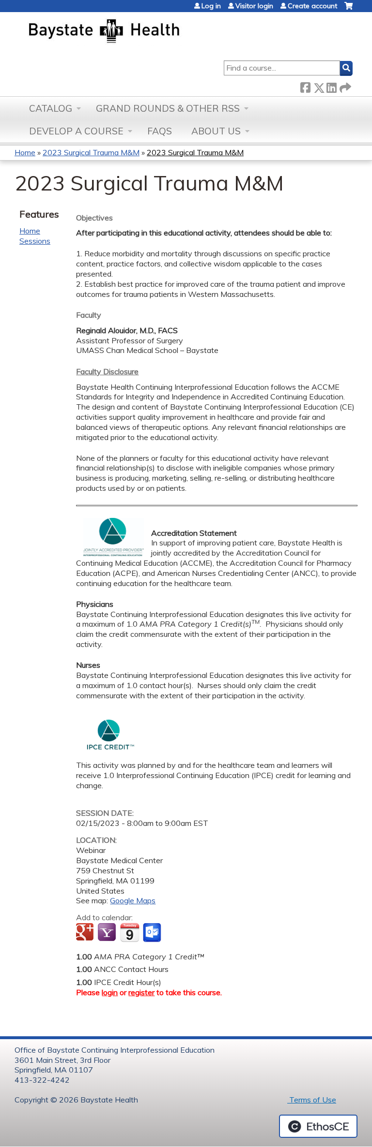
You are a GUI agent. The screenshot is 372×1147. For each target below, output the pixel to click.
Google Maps (132, 900)
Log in (211, 5)
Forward (344, 85)
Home (25, 152)
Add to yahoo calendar (108, 932)
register (141, 992)
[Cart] (348, 9)
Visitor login (254, 5)
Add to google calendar (86, 932)
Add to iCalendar (130, 932)
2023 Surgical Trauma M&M (91, 152)
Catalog (50, 108)
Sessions (34, 241)
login (110, 992)
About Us (216, 131)
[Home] (149, 32)
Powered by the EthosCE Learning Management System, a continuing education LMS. (318, 1126)
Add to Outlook (153, 932)
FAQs (159, 131)
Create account (312, 5)
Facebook (305, 85)
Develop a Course (76, 131)
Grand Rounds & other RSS (168, 108)
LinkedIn (331, 85)
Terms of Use (311, 1099)
